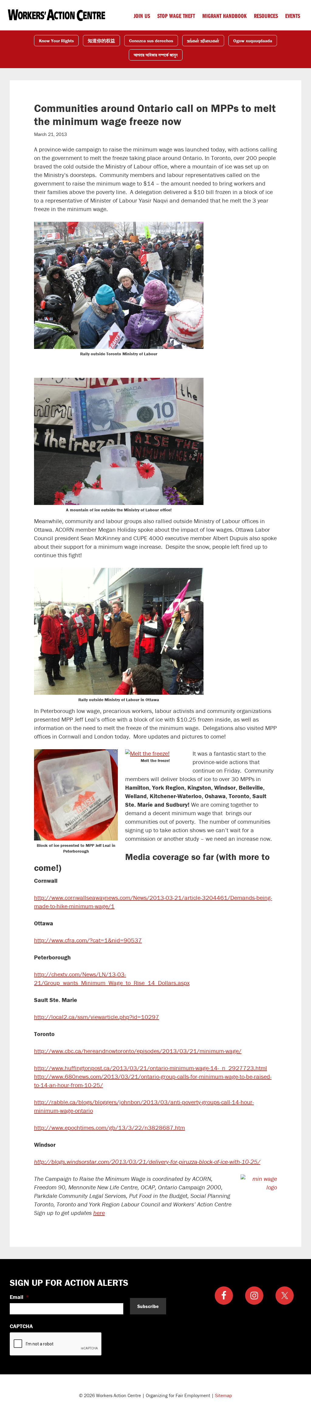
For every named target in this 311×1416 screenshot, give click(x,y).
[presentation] (56, 1344)
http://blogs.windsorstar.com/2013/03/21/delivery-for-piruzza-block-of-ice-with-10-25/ (147, 1161)
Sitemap (223, 1395)
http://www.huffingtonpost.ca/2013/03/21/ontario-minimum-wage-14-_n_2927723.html (150, 1068)
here (99, 1212)
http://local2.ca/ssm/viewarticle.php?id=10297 (96, 1017)
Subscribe (148, 1306)
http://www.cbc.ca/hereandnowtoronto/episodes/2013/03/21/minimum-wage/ (137, 1051)
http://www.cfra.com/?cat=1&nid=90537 (88, 940)
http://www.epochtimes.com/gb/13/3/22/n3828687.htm (109, 1127)
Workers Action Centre (56, 15)
